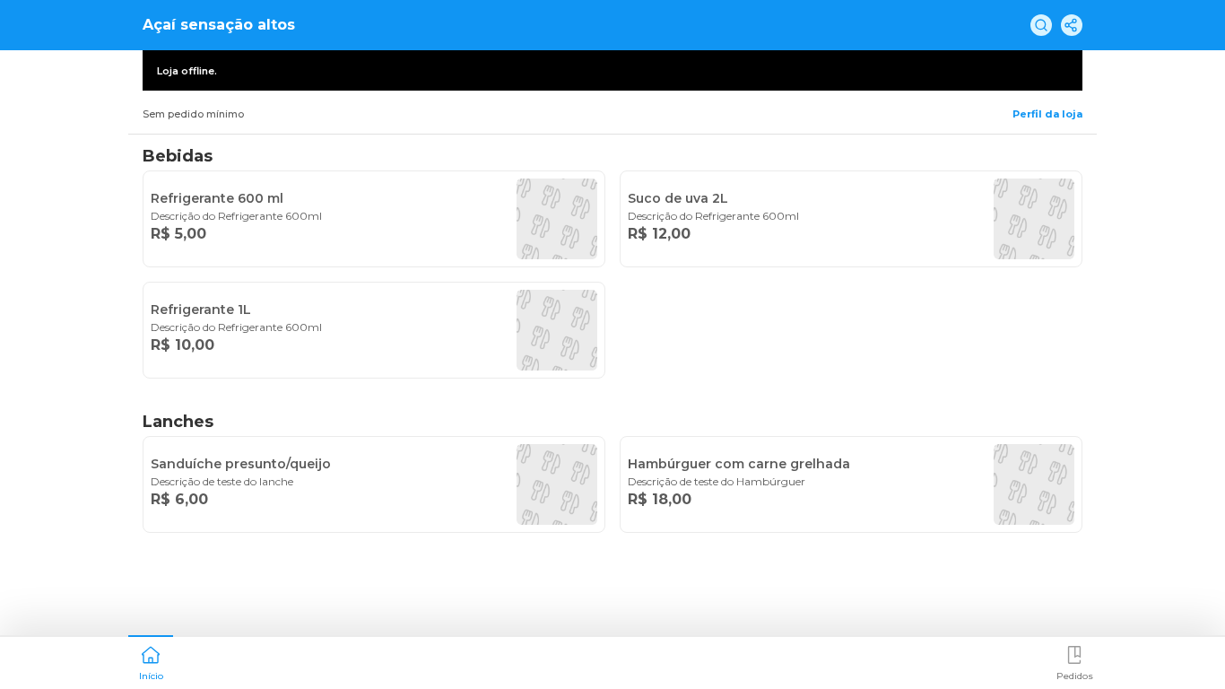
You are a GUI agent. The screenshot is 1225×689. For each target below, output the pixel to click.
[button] (150, 661)
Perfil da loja (1047, 114)
